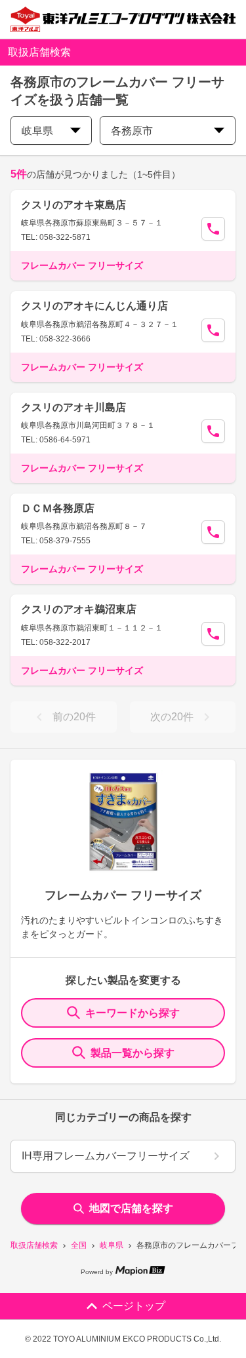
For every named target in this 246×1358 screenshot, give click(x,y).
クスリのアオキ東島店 (73, 204)
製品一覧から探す (132, 1052)
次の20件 (172, 716)
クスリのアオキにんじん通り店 (94, 305)
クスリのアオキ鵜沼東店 (78, 609)
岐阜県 (111, 1245)
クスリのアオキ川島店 (73, 407)
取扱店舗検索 (34, 1245)
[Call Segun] (213, 229)
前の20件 (74, 716)
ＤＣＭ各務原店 (57, 508)
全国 (79, 1245)
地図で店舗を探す (131, 1208)
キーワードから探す (132, 1012)
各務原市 (132, 130)
